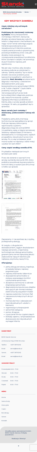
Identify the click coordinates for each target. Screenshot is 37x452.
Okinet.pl (22, 438)
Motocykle (5, 405)
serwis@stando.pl (16, 348)
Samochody (6, 401)
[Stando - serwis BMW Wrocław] (13, 4)
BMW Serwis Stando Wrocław (12, 12)
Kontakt (4, 420)
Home (4, 397)
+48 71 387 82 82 (15, 345)
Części (4, 409)
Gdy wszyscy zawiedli (10, 13)
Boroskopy (5, 413)
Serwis (26, 12)
